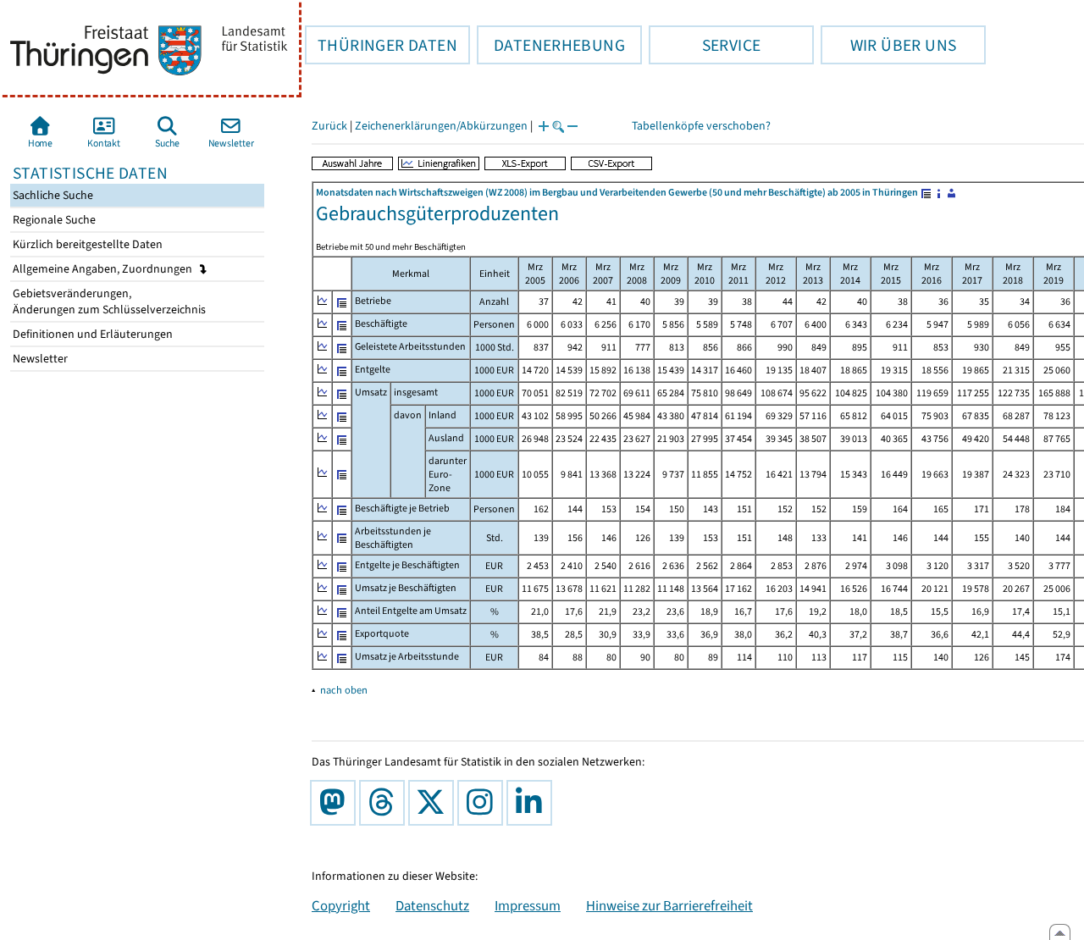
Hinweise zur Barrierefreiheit (669, 905)
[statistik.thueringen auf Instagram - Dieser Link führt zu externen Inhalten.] (483, 803)
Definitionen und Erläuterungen (91, 334)
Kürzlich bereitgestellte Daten (86, 244)
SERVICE (704, 45)
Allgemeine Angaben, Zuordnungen (103, 269)
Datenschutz (432, 905)
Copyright (341, 905)
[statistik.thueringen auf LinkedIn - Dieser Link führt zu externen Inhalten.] (532, 803)
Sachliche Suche (51, 195)
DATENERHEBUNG (551, 45)
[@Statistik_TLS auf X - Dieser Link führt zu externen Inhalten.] (434, 803)
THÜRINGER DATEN (381, 45)
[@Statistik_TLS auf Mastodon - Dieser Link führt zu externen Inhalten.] (336, 803)
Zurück (329, 126)
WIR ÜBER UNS (888, 45)
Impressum (528, 905)
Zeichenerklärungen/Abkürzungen (441, 126)
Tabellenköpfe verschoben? (701, 126)
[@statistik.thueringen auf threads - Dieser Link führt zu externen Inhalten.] (385, 803)
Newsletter (39, 359)
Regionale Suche (53, 220)
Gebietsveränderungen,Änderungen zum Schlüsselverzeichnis (108, 301)
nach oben (344, 690)
